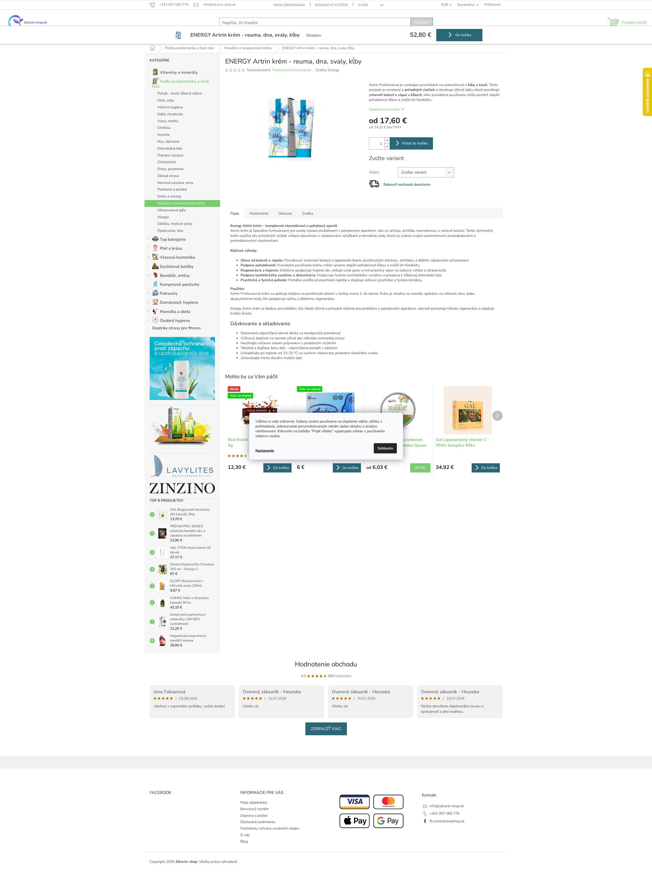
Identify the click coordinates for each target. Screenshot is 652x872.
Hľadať (422, 22)
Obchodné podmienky (257, 822)
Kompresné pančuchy (179, 284)
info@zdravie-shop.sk (447, 806)
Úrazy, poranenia (170, 168)
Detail (420, 467)
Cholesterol (166, 162)
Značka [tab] (307, 213)
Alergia (163, 217)
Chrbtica (163, 127)
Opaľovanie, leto (170, 230)
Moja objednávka (289, 5)
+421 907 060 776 (444, 813)
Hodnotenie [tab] (259, 213)
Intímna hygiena (170, 107)
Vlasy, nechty (167, 121)
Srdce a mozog (169, 196)
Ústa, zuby (165, 100)
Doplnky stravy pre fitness (176, 328)
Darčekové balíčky (176, 266)
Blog (244, 841)
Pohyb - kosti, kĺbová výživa (179, 93)
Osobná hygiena (175, 320)
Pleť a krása (171, 248)
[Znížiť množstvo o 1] (387, 146)
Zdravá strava (168, 175)
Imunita (163, 134)
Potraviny (169, 293)
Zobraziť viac (326, 729)
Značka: (327, 70)
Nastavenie (264, 450)
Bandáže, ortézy (175, 275)
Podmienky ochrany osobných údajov (269, 828)
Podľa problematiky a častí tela (180, 84)
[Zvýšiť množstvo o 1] (387, 140)
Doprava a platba (253, 815)
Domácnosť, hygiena (179, 302)
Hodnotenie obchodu (326, 664)
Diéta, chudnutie (170, 114)
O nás (363, 5)
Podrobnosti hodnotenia (291, 70)
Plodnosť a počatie (172, 189)
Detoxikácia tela (169, 148)
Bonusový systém (331, 5)
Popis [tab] (234, 213)
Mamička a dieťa (175, 311)
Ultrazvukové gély (171, 210)
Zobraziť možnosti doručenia (406, 184)
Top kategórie (173, 239)
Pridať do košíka (415, 143)
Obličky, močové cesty (174, 223)
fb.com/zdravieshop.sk (447, 821)
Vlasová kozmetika (177, 257)
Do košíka (462, 35)
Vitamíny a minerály (179, 72)
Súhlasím (385, 448)
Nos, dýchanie (168, 141)
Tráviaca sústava (170, 155)
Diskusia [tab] (285, 213)
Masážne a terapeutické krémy (181, 203)
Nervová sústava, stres (175, 182)
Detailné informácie (384, 109)
